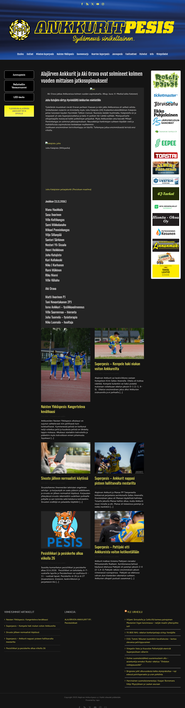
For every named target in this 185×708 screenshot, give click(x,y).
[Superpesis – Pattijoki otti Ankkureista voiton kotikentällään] (119, 526)
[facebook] (82, 4)
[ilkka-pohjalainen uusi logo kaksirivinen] (166, 110)
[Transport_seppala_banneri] (166, 129)
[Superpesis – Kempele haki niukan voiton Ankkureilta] (119, 343)
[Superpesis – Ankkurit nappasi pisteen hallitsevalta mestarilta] (119, 457)
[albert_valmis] (165, 162)
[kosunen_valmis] (165, 226)
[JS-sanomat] (165, 118)
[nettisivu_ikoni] (165, 73)
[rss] (87, 4)
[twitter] (92, 4)
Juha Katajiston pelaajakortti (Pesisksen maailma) (68, 189)
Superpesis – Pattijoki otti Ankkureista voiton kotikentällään (117, 549)
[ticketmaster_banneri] (166, 93)
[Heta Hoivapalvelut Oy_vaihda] (165, 201)
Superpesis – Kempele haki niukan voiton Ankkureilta (117, 366)
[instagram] (103, 4)
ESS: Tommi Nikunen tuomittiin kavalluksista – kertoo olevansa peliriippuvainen (151, 640)
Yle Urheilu (135, 612)
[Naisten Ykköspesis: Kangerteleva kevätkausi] (65, 365)
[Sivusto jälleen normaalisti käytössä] (65, 457)
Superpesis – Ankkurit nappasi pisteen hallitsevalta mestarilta (115, 480)
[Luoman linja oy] (165, 252)
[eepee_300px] (166, 138)
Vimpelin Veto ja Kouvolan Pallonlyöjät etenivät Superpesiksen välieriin (148, 650)
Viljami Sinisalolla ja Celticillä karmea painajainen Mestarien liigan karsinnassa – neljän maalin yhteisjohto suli (152, 623)
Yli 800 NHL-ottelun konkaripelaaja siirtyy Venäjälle (150, 632)
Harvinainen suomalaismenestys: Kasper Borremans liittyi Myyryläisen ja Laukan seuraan (150, 682)
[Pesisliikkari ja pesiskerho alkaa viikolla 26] (65, 530)
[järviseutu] (166, 102)
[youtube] (98, 4)
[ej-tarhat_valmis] (165, 188)
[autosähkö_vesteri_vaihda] (165, 175)
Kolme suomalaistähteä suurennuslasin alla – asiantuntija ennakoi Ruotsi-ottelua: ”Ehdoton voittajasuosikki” (147, 661)
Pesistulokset (71, 622)
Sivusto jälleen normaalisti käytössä (64, 478)
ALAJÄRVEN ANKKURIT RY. (78, 619)
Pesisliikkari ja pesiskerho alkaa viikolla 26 (62, 555)
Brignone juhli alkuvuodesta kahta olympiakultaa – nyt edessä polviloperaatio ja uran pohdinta (151, 673)
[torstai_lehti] (166, 153)
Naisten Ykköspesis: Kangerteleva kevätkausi (63, 409)
